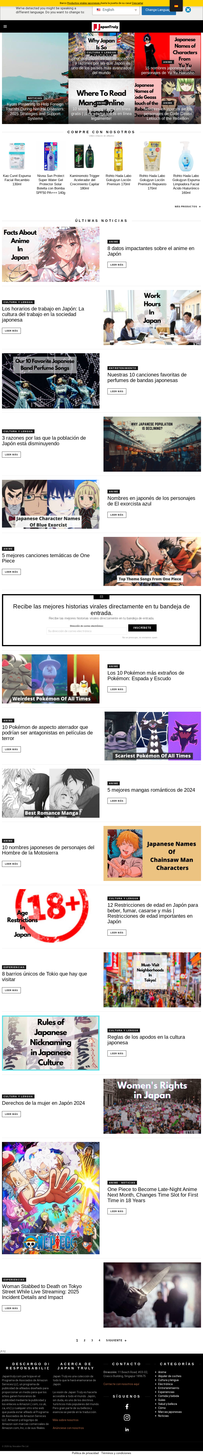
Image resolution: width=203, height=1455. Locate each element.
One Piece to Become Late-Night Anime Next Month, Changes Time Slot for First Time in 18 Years (152, 1194)
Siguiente (114, 1340)
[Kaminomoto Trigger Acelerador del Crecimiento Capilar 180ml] (85, 156)
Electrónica (165, 1384)
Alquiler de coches (169, 1376)
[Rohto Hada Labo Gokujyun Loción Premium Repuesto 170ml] (152, 156)
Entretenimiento (122, 368)
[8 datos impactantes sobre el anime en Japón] (51, 254)
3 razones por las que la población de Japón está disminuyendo (44, 440)
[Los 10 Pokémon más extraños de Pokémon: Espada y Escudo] (51, 678)
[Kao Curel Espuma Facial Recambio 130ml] (17, 156)
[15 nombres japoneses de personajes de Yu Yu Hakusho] (168, 55)
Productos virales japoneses (83, 3)
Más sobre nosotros (66, 1420)
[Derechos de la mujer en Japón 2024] (152, 1106)
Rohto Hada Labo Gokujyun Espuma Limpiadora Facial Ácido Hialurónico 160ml (186, 184)
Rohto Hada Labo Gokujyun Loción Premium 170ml (118, 180)
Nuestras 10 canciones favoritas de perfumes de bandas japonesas (147, 377)
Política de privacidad (85, 1453)
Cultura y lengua (101, 52)
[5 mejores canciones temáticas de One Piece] (152, 561)
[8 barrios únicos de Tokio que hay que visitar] (152, 979)
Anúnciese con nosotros (68, 1428)
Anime (167, 62)
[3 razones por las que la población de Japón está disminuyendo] (152, 444)
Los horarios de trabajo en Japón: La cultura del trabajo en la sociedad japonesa (43, 314)
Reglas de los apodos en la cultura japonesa (146, 1040)
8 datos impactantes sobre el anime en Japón (150, 251)
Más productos (186, 206)
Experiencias (14, 967)
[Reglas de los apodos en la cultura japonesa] (51, 1043)
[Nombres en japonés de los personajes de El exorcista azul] (51, 504)
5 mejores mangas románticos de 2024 (151, 790)
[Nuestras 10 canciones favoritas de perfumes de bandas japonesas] (51, 380)
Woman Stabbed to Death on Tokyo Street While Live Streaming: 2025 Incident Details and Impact (42, 1291)
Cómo (162, 1407)
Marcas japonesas (170, 1411)
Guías (161, 1400)
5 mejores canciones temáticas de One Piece (46, 558)
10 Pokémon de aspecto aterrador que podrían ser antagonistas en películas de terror (47, 732)
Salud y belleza (167, 1404)
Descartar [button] (137, 3)
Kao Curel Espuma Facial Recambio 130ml (17, 180)
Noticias (35, 98)
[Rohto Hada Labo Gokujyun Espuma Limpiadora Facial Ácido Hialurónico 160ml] (186, 156)
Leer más (116, 265)
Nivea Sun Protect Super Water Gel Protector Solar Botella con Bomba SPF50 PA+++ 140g (50, 184)
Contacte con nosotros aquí (121, 1384)
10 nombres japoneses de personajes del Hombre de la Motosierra (48, 850)
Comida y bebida (168, 1396)
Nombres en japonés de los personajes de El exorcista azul (151, 501)
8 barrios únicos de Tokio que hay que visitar (44, 976)
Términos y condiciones (116, 1453)
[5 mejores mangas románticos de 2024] (51, 793)
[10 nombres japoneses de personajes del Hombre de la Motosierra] (152, 853)
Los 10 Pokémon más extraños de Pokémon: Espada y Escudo (145, 675)
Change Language (159, 10)
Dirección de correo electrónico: (86, 626)
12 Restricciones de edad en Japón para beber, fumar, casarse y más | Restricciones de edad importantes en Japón (152, 913)
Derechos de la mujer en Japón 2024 (43, 1103)
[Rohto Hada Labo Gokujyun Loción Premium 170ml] (118, 156)
